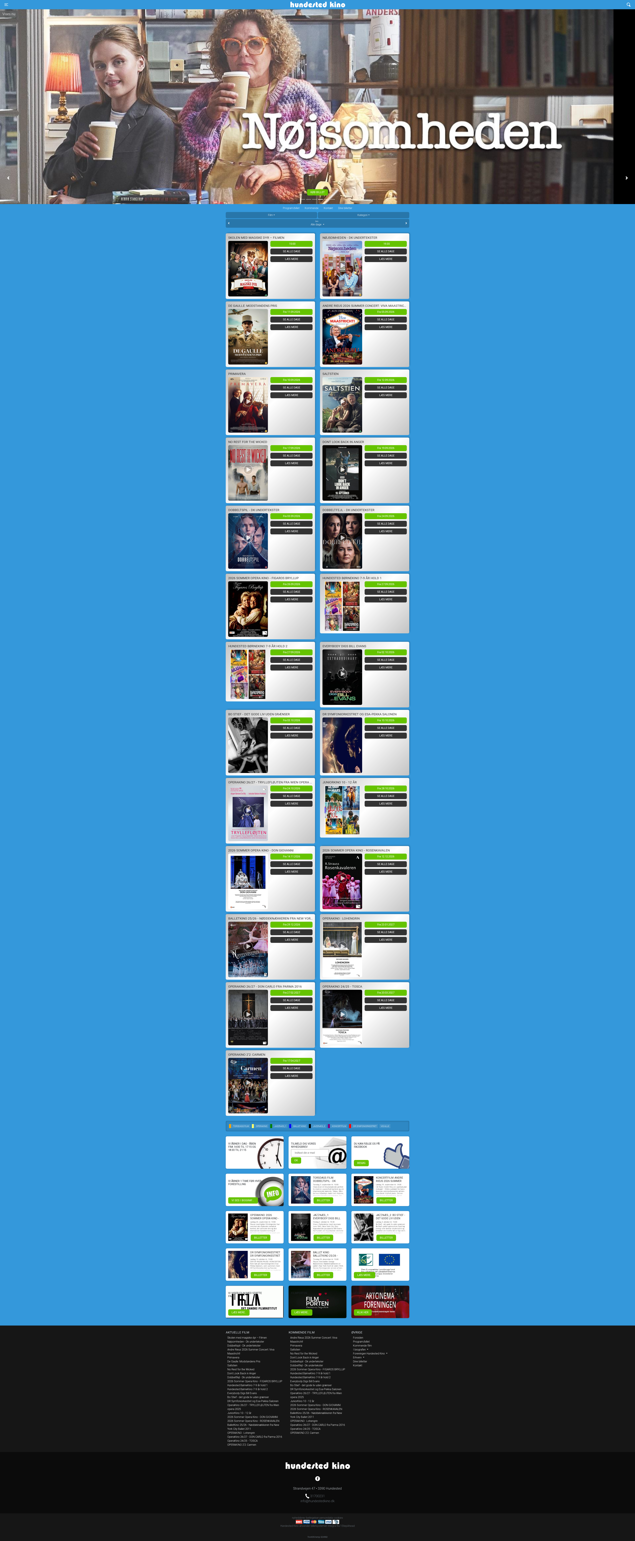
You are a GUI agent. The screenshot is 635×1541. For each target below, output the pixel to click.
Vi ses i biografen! (244, 1200)
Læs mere (291, 259)
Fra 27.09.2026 (385, 584)
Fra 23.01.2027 (385, 924)
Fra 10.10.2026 (385, 720)
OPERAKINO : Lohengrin (241, 1432)
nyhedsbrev (298, 1517)
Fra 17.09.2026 (291, 448)
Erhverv (357, 1357)
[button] (8, 178)
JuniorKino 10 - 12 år (239, 1413)
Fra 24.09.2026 (385, 516)
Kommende (311, 208)
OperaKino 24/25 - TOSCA (242, 1440)
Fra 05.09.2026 (385, 311)
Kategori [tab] (362, 215)
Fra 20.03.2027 (385, 992)
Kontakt (328, 208)
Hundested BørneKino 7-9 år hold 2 (247, 1389)
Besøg (361, 1163)
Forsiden (358, 1337)
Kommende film (362, 1345)
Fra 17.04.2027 (291, 1060)
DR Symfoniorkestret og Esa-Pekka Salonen (252, 1401)
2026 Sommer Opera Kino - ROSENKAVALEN (253, 1421)
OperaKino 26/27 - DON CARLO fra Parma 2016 (254, 1436)
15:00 (292, 243)
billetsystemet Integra (323, 1525)
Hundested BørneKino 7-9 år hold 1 (247, 1385)
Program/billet (291, 208)
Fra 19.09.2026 (385, 448)
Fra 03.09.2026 (291, 516)
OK (296, 1160)
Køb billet (317, 192)
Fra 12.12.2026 (385, 856)
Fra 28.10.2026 (385, 788)
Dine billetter (345, 208)
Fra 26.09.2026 (291, 584)
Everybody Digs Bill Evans (242, 1393)
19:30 (386, 243)
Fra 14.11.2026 (291, 856)
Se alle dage (291, 251)
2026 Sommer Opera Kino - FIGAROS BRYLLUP (254, 1381)
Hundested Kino (301, 5)
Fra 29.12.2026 (291, 924)
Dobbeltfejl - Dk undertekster (243, 1377)
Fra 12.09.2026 (385, 380)
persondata (326, 1517)
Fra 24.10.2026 (291, 788)
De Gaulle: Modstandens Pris (243, 1361)
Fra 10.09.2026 (291, 380)
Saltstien (232, 1365)
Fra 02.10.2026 (385, 652)
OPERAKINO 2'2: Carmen (241, 1444)
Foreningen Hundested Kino (369, 1353)
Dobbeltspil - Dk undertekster (244, 1345)
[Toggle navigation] (629, 4)
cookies (338, 1517)
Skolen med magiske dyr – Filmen (247, 1337)
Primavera (233, 1357)
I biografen (359, 1349)
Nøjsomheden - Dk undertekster (245, 1341)
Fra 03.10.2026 (291, 720)
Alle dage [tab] (316, 223)
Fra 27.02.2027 (291, 992)
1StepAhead (347, 1525)
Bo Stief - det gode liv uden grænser (248, 1397)
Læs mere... (364, 1275)
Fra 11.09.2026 (291, 311)
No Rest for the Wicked (240, 1369)
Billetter (323, 1200)
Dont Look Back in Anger (241, 1373)
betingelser (312, 1517)
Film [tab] (270, 215)
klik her (362, 1312)
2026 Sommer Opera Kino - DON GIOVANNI (252, 1417)
